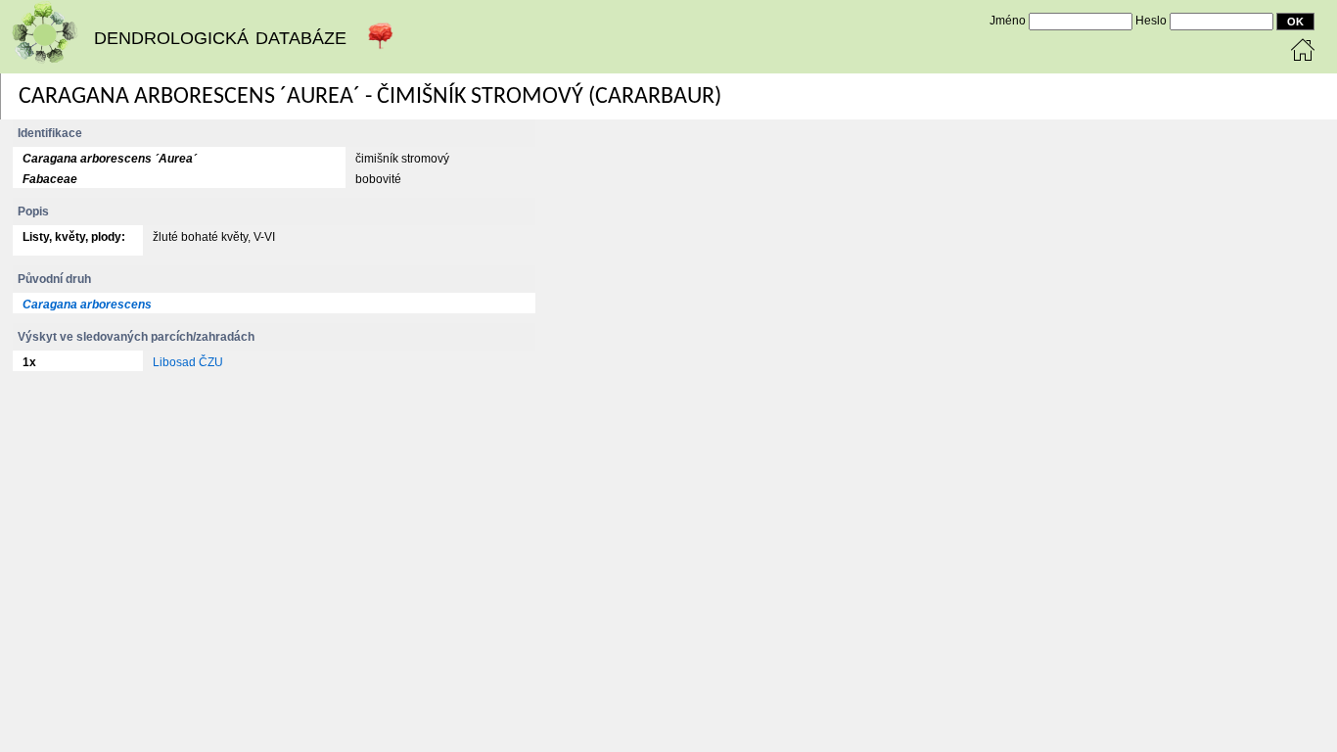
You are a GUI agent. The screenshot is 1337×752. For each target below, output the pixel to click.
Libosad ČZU (188, 362)
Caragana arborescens (87, 304)
